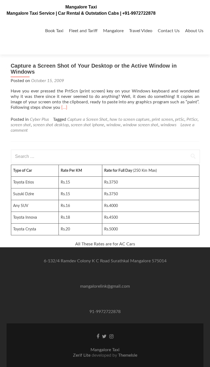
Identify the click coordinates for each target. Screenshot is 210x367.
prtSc (179, 119)
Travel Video (140, 31)
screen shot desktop (51, 125)
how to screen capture (130, 119)
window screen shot (140, 125)
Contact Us (169, 31)
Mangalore (113, 31)
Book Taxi (54, 31)
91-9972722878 (105, 311)
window (113, 125)
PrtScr (191, 119)
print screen (162, 119)
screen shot (21, 125)
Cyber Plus (39, 119)
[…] (64, 107)
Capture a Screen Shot (87, 119)
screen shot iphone (87, 125)
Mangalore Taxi (81, 7)
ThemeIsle (127, 355)
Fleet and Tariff (83, 31)
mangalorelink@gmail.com (105, 286)
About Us (194, 31)
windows (168, 125)
